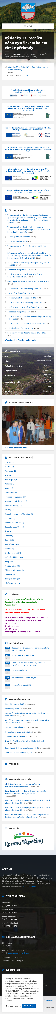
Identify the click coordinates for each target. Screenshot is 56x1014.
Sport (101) (9, 540)
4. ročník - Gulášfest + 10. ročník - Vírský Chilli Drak (24, 741)
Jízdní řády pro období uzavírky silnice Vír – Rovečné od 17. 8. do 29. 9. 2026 (29, 664)
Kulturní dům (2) (11, 492)
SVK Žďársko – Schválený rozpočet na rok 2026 (26, 323)
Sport (27, 75)
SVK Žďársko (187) (12, 544)
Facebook (14, 763)
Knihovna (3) (10, 484)
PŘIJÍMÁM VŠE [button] (29, 1006)
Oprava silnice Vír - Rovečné (16, 736)
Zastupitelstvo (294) (13, 579)
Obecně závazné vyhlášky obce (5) (19, 514)
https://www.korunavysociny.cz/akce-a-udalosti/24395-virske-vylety (23, 785)
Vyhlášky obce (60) (12, 566)
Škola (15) (9, 531)
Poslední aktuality (19, 699)
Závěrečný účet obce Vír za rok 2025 (22, 298)
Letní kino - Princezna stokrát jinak (18, 752)
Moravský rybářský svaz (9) (16, 501)
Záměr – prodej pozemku (17, 241)
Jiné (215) (9, 475)
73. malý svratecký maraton (16, 727)
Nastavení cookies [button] (13, 1006)
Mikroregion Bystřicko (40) (15, 497)
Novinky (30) (10, 509)
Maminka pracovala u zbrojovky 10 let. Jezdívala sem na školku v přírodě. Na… (27, 815)
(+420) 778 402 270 (9, 912)
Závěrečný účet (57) (13, 583)
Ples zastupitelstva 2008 (16, 447)
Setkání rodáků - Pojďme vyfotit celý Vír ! (21, 748)
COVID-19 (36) (10, 462)
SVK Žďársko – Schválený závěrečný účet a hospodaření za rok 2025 (24, 275)
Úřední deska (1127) (13, 553)
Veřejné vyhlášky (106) (14, 557)
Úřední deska (16, 210)
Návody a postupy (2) (13, 505)
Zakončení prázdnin (19, 670)
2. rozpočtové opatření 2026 (18, 293)
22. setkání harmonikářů (21, 685)
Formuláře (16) (10, 471)
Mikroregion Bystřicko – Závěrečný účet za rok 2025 (28, 281)
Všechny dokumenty (27, 340)
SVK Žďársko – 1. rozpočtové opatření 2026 (24, 302)
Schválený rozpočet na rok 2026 (20, 328)
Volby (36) (9, 561)
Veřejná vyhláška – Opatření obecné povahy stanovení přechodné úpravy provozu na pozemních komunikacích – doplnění (28, 229)
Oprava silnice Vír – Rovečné (23, 655)
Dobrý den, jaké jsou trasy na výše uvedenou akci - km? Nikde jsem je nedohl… (25, 792)
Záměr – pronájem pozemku (18, 236)
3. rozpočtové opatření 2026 (18, 269)
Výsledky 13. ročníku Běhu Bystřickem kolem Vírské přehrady (28, 68)
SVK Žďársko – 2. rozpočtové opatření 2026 (24, 288)
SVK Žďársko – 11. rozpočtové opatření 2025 (25, 307)
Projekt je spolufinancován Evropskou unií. (28, 91)
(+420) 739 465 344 (9, 919)
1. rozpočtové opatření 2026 (18, 312)
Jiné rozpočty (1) (11, 479)
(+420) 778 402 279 (9, 926)
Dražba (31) (9, 466)
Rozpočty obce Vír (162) (14, 527)
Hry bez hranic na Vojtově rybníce (25, 677)
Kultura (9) (9, 488)
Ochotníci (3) (10, 518)
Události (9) (9, 548)
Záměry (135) (10, 574)
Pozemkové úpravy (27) (14, 523)
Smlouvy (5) (9, 535)
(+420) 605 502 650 (9, 905)
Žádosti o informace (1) (14, 570)
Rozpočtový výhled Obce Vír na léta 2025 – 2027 (26, 333)
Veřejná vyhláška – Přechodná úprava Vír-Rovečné (27, 246)
